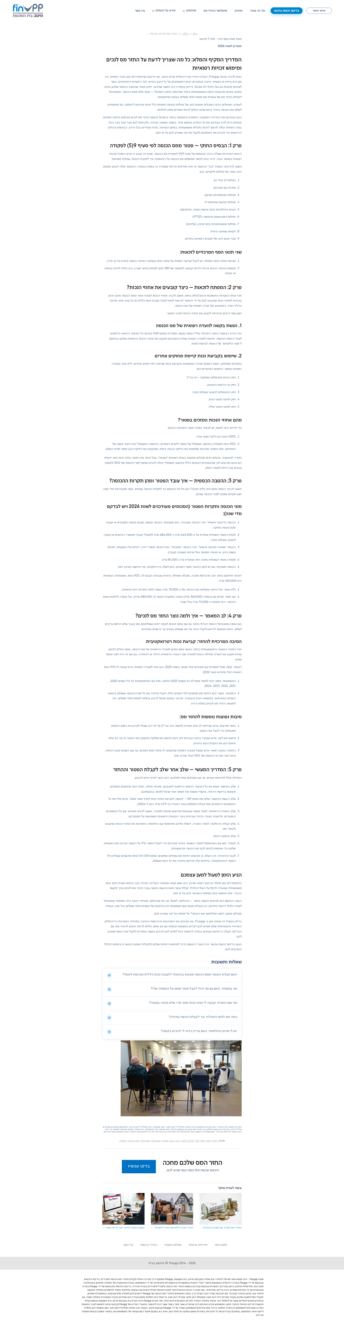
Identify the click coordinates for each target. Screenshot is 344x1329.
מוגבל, (164, 1140)
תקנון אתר (221, 1245)
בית (195, 33)
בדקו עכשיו (139, 1166)
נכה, (177, 1140)
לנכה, (183, 1140)
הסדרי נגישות (148, 1245)
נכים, (171, 1140)
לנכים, (190, 1140)
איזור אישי (319, 10)
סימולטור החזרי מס (215, 10)
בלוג (185, 33)
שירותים (191, 10)
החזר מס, (200, 1140)
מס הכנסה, (133, 1140)
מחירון (238, 10)
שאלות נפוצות (173, 1245)
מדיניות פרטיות (198, 1245)
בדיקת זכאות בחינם (286, 10)
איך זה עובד (257, 10)
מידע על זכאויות (165, 10)
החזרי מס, (212, 1140)
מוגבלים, (155, 1140)
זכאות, (123, 1140)
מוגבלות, (145, 1140)
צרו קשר (140, 10)
